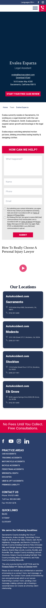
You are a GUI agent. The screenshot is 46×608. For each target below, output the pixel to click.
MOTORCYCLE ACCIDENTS (13, 461)
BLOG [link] (4, 514)
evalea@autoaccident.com (23, 75)
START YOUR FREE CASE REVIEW (23, 94)
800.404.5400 (15, 499)
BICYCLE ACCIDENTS (11, 465)
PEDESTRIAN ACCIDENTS (13, 469)
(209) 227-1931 (14, 341)
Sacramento (14, 302)
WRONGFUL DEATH (10, 473)
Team (12, 107)
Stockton (12, 362)
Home (5, 107)
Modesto (12, 332)
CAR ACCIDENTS (9, 454)
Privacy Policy (8, 566)
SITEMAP (6, 518)
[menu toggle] (35, 8)
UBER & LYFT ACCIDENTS (12, 481)
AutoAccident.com (17, 296)
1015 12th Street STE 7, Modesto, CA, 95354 (24, 337)
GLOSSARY (6, 522)
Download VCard (23, 77)
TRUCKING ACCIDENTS (12, 458)
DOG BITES (7, 477)
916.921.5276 (11, 503)
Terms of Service (25, 566)
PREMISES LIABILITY (11, 485)
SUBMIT (23, 235)
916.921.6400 (13, 495)
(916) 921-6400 (14, 313)
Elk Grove (12, 391)
